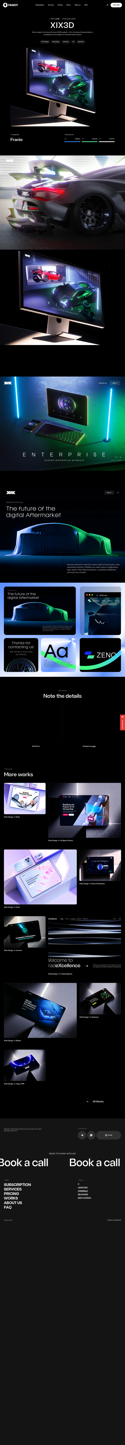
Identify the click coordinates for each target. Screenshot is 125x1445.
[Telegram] (82, 1135)
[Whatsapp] (91, 1135)
